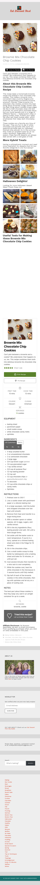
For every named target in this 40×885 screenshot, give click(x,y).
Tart (6, 852)
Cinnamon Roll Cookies (28, 176)
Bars (6, 784)
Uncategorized (9, 860)
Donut (7, 804)
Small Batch (9, 843)
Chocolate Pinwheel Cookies (11, 176)
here (9, 679)
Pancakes (8, 835)
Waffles (7, 864)
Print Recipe (29, 70)
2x (13, 447)
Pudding (7, 839)
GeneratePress (32, 878)
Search (7, 760)
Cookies (11, 635)
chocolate (8, 637)
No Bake (7, 833)
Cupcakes (8, 800)
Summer (7, 850)
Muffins (7, 831)
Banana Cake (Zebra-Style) (13, 642)
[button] (5, 368)
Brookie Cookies (11, 162)
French (7, 809)
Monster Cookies (29, 231)
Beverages (8, 786)
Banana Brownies (28, 162)
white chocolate (27, 637)
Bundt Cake (8, 792)
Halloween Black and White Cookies (29, 200)
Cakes (7, 794)
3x (18, 447)
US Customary (10, 442)
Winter (7, 866)
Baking (7, 635)
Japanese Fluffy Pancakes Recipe (15, 639)
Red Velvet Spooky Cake (28, 215)
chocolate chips (17, 637)
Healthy (7, 823)
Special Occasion (10, 846)
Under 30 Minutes (10, 862)
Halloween (18, 635)
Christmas (8, 796)
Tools (6, 856)
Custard (7, 802)
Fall (6, 806)
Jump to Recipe (14, 70)
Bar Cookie (8, 782)
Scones (7, 841)
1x (7, 447)
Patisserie (8, 837)
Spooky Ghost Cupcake (11, 230)
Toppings (8, 858)
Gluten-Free (9, 817)
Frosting (7, 811)
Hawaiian (8, 821)
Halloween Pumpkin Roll (11, 200)
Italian (7, 825)
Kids (6, 827)
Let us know (18, 617)
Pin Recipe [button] (21, 381)
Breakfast (8, 790)
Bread (7, 788)
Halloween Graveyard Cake (11, 215)
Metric (20, 442)
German (7, 813)
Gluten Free (8, 815)
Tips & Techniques (11, 854)
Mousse (7, 829)
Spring (7, 848)
